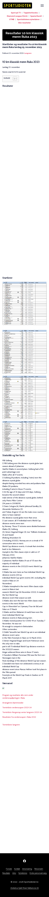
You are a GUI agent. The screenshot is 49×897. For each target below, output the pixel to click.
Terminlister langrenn (11, 725)
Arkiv (14, 873)
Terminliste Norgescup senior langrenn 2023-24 (22, 712)
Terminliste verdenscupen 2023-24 (17, 707)
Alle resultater (24, 23)
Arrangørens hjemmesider (12, 703)
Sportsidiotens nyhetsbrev (28, 19)
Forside (9, 869)
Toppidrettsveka (30, 13)
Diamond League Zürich (17, 16)
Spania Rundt (36, 16)
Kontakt (17, 869)
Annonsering (27, 869)
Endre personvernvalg (38, 873)
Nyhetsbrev (22, 873)
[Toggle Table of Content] (13, 79)
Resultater (6, 873)
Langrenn (28, 53)
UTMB (11, 19)
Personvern (38, 869)
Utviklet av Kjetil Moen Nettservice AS (24, 888)
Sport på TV (16, 13)
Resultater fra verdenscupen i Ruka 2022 (19, 717)
